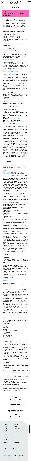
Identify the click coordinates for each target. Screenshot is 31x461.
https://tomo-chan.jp (9, 173)
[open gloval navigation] (29, 2)
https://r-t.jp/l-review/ (16, 146)
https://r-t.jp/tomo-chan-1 (15, 102)
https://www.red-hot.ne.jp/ (9, 59)
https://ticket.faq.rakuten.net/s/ (10, 71)
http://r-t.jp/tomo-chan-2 (15, 118)
